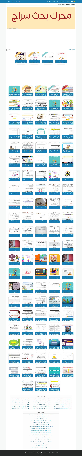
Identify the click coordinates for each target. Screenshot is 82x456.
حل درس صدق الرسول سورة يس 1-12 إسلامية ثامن (41, 437)
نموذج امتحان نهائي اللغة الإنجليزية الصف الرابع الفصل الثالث (19, 408)
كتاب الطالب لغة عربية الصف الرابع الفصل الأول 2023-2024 (41, 441)
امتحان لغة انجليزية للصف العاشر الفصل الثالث (41, 422)
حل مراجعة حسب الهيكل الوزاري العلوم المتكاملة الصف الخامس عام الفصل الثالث (62, 406)
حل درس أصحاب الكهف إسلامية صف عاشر (41, 424)
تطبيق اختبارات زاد (40, 452)
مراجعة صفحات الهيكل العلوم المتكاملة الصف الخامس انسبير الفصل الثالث (41, 402)
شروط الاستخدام (47, 452)
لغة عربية (63, 4)
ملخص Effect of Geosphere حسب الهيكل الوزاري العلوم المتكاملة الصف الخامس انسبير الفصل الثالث (19, 400)
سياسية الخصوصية (55, 452)
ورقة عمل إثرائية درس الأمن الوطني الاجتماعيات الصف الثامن (41, 420)
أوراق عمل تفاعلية (54, 1)
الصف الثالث (68, 4)
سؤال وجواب (49, 1)
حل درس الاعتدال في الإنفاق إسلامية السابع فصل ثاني (41, 447)
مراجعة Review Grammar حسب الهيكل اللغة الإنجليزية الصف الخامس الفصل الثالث (19, 402)
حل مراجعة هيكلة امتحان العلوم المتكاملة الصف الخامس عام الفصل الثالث (62, 402)
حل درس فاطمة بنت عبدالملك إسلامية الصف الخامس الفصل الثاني (41, 426)
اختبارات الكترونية (62, 1)
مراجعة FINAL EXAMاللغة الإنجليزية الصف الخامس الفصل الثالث (41, 406)
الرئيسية (67, 1)
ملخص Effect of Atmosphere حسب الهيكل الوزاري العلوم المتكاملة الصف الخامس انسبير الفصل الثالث (41, 400)
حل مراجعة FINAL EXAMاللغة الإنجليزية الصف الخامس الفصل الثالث (41, 404)
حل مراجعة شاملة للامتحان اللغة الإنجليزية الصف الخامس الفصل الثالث (19, 404)
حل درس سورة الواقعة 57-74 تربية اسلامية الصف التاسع (41, 432)
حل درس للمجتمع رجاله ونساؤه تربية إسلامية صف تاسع (41, 430)
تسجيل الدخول (10, 1)
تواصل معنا (25, 452)
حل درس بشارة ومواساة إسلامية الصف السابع (41, 434)
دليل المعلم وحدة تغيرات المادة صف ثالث (41, 418)
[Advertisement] (41, 38)
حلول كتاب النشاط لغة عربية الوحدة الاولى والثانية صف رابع (41, 439)
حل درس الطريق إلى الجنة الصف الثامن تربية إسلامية (41, 428)
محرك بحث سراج (32, 452)
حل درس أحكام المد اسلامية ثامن (41, 445)
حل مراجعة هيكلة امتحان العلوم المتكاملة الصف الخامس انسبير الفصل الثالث (62, 400)
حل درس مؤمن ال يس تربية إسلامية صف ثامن (41, 443)
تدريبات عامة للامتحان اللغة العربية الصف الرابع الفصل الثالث (41, 408)
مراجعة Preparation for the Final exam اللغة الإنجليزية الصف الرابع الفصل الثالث (62, 408)
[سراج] (73, 1)
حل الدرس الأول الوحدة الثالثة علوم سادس (41, 416)
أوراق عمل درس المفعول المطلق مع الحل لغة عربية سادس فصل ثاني (41, 414)
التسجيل (15, 1)
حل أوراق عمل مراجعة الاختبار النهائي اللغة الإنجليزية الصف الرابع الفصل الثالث (19, 406)
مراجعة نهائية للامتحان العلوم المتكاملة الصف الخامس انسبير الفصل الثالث (62, 404)
